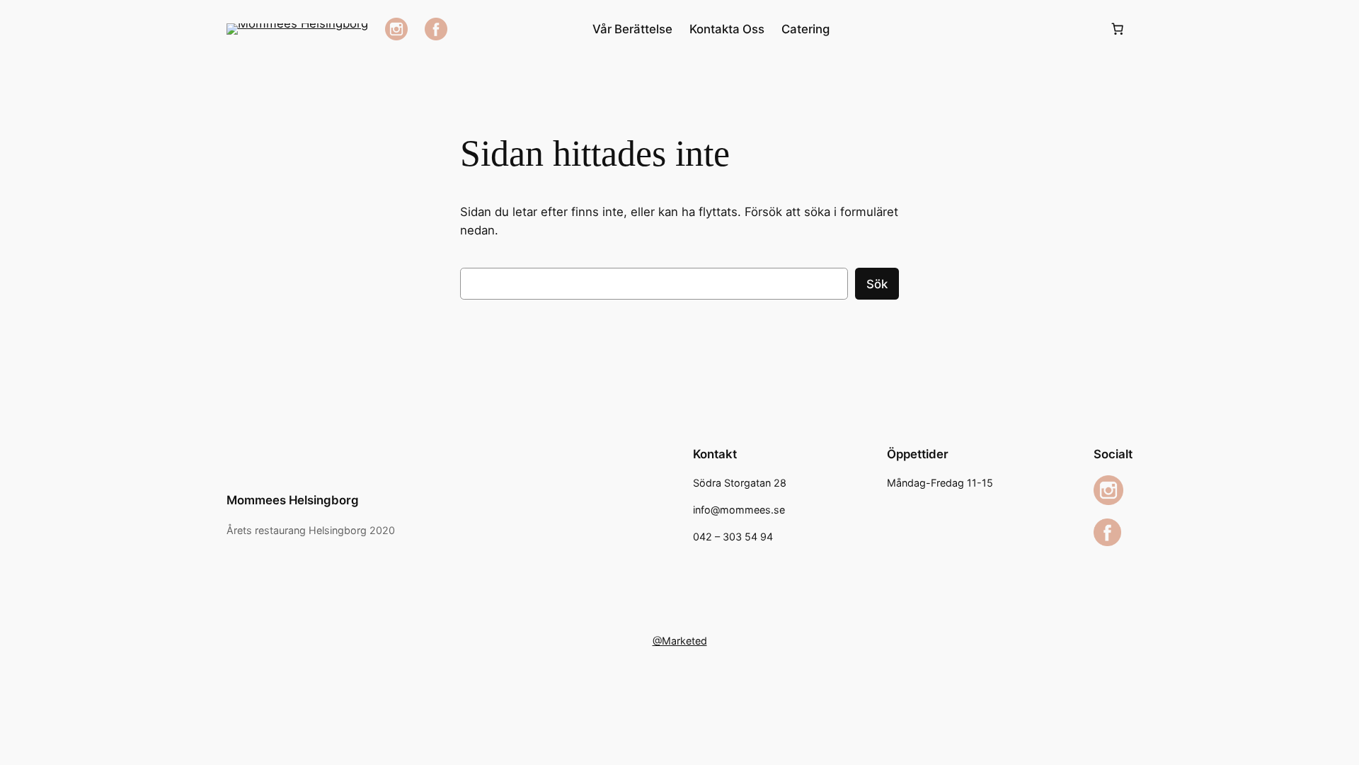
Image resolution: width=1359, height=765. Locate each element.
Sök (877, 284)
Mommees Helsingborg (292, 500)
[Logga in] (969, 29)
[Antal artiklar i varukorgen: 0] (1117, 29)
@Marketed (680, 641)
